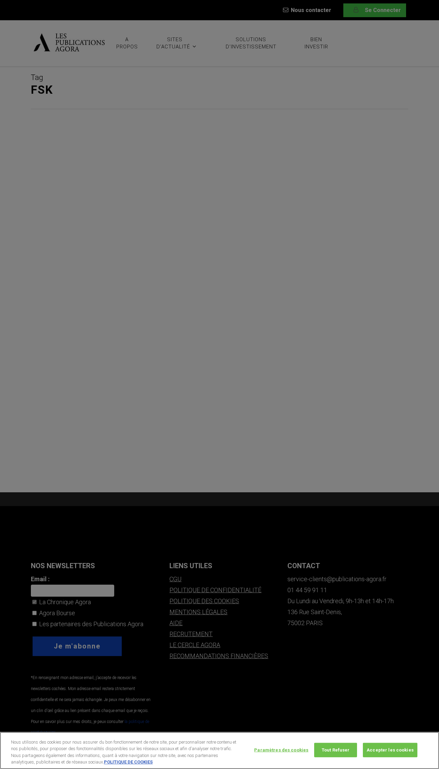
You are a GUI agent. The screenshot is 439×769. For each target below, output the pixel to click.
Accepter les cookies (390, 750)
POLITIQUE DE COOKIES (128, 762)
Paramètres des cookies (281, 750)
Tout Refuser (336, 750)
